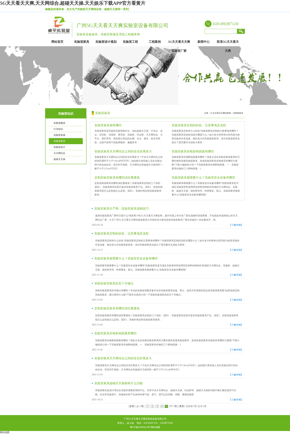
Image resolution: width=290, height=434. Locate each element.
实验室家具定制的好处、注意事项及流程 (199, 125)
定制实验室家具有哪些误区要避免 (117, 177)
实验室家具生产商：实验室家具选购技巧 (121, 208)
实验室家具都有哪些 (108, 125)
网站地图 (155, 427)
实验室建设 (59, 123)
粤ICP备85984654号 (140, 427)
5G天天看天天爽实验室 (220, 113)
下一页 (173, 406)
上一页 (139, 406)
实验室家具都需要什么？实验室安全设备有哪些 (203, 177)
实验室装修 (59, 135)
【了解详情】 (236, 225)
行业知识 (58, 129)
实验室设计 (59, 147)
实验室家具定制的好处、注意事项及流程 (121, 233)
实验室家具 (59, 141)
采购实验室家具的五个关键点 (114, 283)
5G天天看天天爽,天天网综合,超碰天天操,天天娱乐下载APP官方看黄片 (73, 3)
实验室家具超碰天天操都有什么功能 (118, 383)
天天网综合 (59, 153)
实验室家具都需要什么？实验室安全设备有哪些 (126, 258)
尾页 (181, 406)
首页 (131, 406)
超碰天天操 (59, 159)
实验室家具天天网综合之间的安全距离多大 (123, 151)
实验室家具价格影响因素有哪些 (193, 151)
